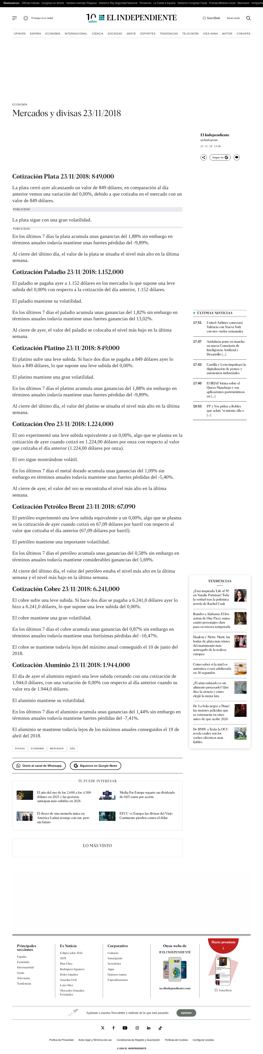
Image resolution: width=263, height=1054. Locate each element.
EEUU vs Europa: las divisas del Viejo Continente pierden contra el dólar (146, 816)
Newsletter (114, 963)
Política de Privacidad (61, 1039)
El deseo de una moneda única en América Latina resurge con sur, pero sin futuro (63, 818)
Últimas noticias (30, 3)
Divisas (20, 748)
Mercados (57, 748)
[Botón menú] (14, 18)
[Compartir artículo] (204, 157)
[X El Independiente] (102, 1028)
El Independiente (215, 135)
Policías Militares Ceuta (222, 3)
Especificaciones (118, 979)
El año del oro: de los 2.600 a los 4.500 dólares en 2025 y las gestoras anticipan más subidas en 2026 (64, 797)
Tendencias (169, 33)
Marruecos (243, 3)
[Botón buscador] (248, 18)
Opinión (20, 33)
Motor (227, 33)
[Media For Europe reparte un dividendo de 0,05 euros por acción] (107, 797)
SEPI (63, 958)
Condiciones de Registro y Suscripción (138, 1039)
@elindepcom (209, 139)
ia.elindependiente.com (174, 988)
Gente (131, 33)
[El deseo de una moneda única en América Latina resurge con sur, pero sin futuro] (25, 818)
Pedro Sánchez (69, 974)
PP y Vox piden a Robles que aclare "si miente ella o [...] (225, 410)
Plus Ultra (66, 963)
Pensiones (145, 3)
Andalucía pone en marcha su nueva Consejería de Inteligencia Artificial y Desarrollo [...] (226, 348)
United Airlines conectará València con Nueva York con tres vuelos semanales (225, 327)
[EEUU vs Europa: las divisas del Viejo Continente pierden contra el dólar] (107, 818)
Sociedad (115, 33)
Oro (72, 748)
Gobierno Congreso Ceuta (192, 3)
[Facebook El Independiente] (113, 1028)
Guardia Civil (68, 979)
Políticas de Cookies (176, 1039)
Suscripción (115, 958)
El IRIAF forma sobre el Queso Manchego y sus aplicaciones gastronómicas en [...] (226, 389)
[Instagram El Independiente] (137, 1028)
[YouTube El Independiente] (125, 1028)
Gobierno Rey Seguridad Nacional (118, 3)
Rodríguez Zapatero (72, 969)
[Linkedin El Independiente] (148, 1028)
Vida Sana (210, 33)
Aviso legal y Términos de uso (95, 1039)
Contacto (113, 953)
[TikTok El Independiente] (160, 1028)
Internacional (76, 33)
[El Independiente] (131, 18)
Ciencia (97, 33)
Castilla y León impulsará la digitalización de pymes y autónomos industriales (226, 369)
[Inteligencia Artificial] (175, 980)
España (35, 33)
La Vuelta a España (164, 3)
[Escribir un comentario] (237, 157)
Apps (111, 969)
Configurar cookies (203, 1039)
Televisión (190, 33)
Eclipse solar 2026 (71, 953)
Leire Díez (66, 985)
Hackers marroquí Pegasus (81, 3)
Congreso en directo (53, 3)
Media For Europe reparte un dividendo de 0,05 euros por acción (147, 795)
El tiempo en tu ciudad (42, 18)
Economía (52, 33)
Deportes (148, 33)
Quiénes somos (117, 974)
